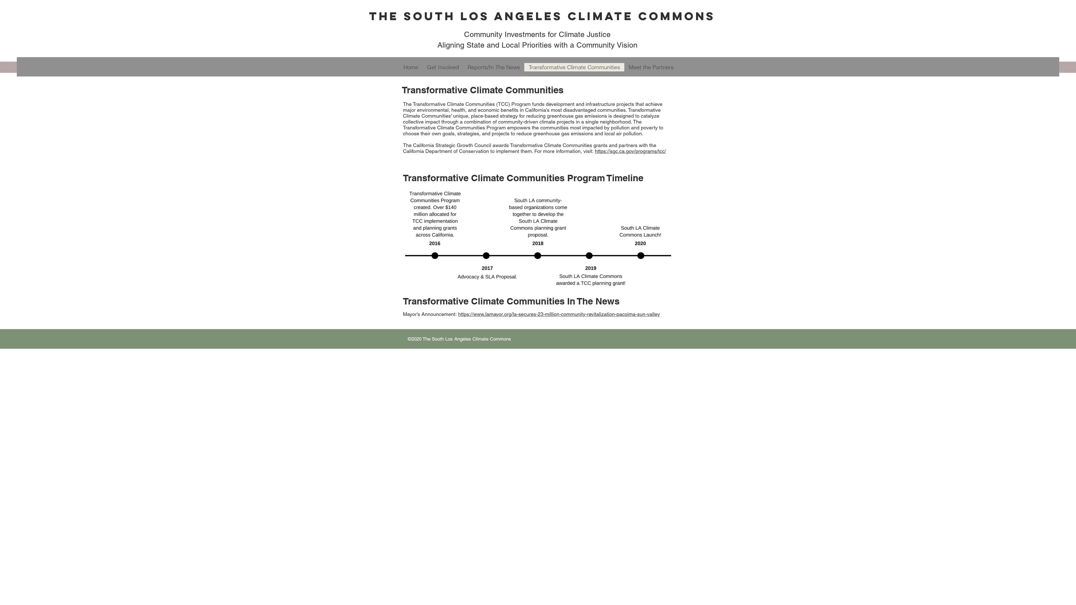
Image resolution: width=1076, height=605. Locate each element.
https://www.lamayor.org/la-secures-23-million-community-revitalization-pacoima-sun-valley (559, 314)
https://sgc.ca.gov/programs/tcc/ (630, 151)
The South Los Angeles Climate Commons (542, 16)
